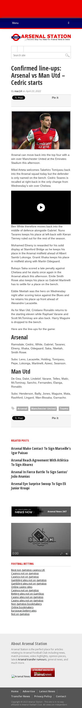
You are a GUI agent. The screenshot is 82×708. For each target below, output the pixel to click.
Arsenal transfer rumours (32, 659)
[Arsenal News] (20, 676)
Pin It (55, 97)
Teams (64, 408)
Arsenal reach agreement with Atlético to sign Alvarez (39, 462)
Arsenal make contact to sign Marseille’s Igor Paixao (41, 450)
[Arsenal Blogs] (42, 676)
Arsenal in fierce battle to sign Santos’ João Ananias (39, 474)
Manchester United (43, 408)
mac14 (18, 91)
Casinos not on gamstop (25, 573)
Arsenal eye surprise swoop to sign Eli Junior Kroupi (38, 485)
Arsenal (22, 408)
